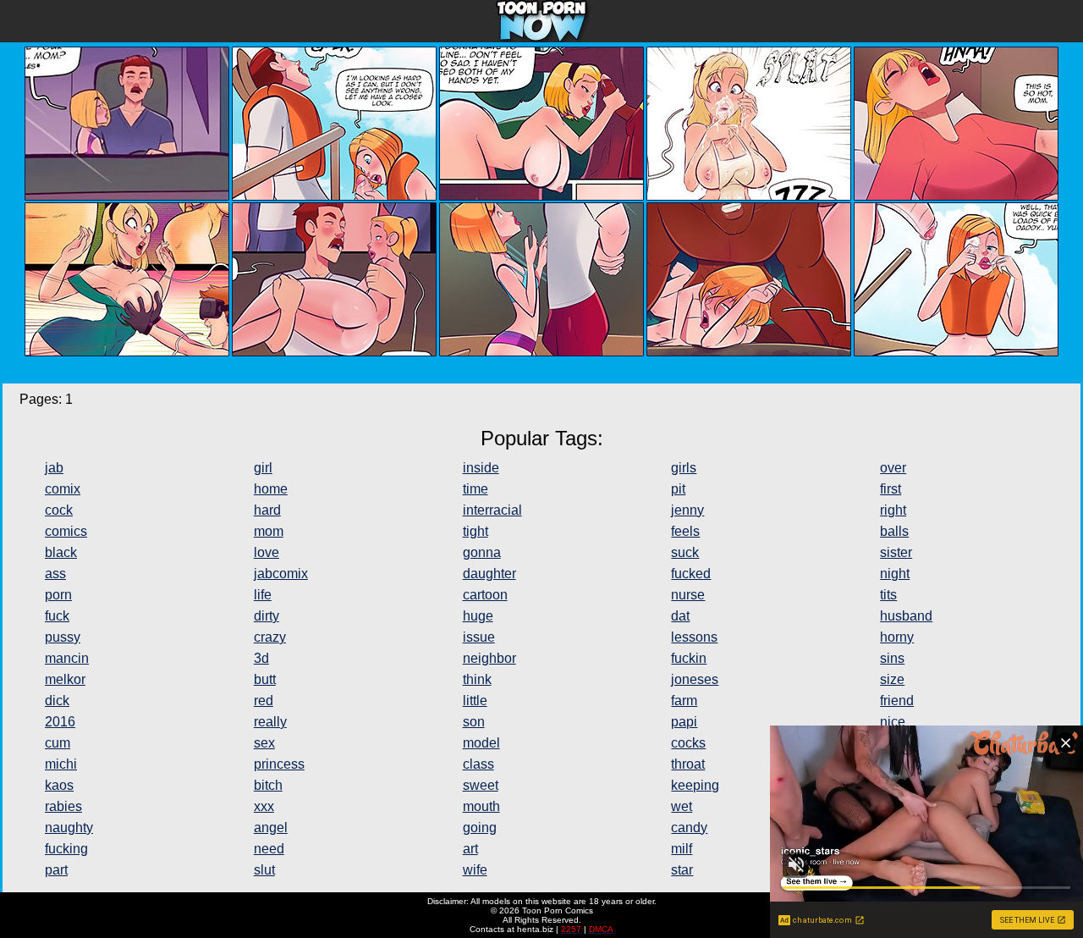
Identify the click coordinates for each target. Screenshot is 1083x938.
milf (681, 848)
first (890, 489)
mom (268, 531)
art (470, 848)
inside (481, 468)
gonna (482, 552)
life (263, 595)
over (893, 468)
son (474, 722)
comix (62, 489)
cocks (688, 743)
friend (897, 700)
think (477, 679)
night (895, 573)
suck (685, 552)
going (480, 827)
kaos (59, 785)
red (263, 700)
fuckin (688, 658)
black (61, 552)
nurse (688, 595)
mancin (67, 658)
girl (263, 468)
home (271, 489)
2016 (60, 722)
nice (892, 722)
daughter (489, 573)
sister (896, 552)
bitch (268, 785)
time (475, 489)
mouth (481, 806)
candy (689, 827)
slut (264, 870)
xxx (264, 806)
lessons (694, 637)
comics (66, 531)
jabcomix (281, 573)
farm (684, 700)
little (475, 700)
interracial (492, 510)
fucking (66, 848)
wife (475, 870)
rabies (63, 806)
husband (906, 616)
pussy (62, 637)
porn (58, 595)
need (269, 848)
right (893, 510)
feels (685, 531)
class (478, 764)
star (682, 870)
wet (681, 806)
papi (684, 722)
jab (54, 468)
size (892, 679)
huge (478, 616)
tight (475, 531)
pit (678, 489)
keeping (695, 785)
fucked (691, 573)
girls (683, 468)
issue (479, 637)
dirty (266, 616)
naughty (69, 827)
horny (897, 637)
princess (279, 764)
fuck (57, 616)
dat (680, 616)
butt (265, 679)
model (481, 743)
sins (892, 658)
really (270, 722)
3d (261, 658)
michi (61, 764)
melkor (65, 679)
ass (55, 573)
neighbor (489, 658)
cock (59, 510)
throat (688, 764)
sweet (480, 785)
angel (271, 827)
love (266, 552)
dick (57, 700)
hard (267, 510)
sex (264, 743)
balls (894, 531)
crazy (270, 637)
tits (888, 595)
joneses (694, 679)
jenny (687, 510)
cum (57, 743)
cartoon (485, 595)
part (56, 870)
